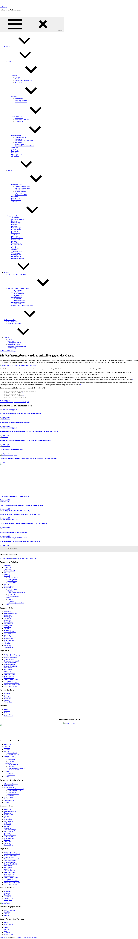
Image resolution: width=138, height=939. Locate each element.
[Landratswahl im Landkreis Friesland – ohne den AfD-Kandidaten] (4, 501)
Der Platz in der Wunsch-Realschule (11, 449)
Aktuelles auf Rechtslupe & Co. (17, 274)
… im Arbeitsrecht (16, 290)
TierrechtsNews (8, 681)
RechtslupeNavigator (17, 258)
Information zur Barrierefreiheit (17, 346)
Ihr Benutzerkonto (13, 321)
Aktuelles (6, 272)
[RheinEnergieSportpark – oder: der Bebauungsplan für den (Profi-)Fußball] (9, 519)
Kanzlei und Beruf (16, 154)
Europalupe (14, 226)
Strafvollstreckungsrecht (22, 100)
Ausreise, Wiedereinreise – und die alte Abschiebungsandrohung (20, 413)
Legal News (7, 671)
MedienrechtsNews (9, 673)
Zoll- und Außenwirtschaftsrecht (24, 146)
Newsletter (7, 912)
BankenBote (7, 693)
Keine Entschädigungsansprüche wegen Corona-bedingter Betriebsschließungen (25, 440)
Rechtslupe (3, 7)
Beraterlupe (14, 221)
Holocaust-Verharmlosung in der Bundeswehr (14, 496)
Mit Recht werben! (9, 924)
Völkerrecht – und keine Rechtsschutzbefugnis (15, 422)
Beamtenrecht (19, 118)
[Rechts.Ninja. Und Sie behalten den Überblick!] (31, 558)
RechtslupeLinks (16, 255)
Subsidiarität (3, 402)
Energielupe (14, 224)
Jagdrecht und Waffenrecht (23, 119)
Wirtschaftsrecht (16, 135)
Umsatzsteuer (15, 196)
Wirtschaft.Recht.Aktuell (11, 686)
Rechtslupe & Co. (13, 216)
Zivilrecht (14, 75)
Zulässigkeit (25, 402)
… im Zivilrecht (16, 304)
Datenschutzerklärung (14, 344)
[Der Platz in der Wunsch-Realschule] (5, 446)
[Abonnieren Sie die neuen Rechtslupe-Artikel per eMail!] (5, 558)
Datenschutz (7, 714)
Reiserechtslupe (16, 243)
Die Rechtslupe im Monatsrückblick (18, 288)
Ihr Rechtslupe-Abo (9, 320)
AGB (5, 712)
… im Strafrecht (16, 298)
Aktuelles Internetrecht (10, 657)
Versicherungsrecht (20, 144)
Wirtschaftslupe (15, 253)
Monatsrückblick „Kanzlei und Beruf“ (22, 305)
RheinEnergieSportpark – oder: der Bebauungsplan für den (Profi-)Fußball (24, 523)
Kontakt (10, 339)
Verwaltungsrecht (16, 116)
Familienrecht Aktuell (10, 662)
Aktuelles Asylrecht (9, 654)
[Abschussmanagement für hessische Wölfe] (2, 529)
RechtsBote (7, 697)
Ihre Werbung (12, 348)
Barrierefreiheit (8, 716)
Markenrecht (19, 142)
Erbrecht (17, 77)
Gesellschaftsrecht (20, 137)
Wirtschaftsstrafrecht (21, 102)
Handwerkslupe (16, 228)
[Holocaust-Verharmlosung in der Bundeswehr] (22, 492)
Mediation (14, 152)
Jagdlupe (14, 234)
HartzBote (7, 695)
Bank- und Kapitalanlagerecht (16, 768)
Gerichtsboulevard (9, 664)
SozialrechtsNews (9, 678)
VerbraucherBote (9, 700)
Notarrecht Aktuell (9, 674)
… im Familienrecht (17, 292)
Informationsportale (9, 910)
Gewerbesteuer (19, 190)
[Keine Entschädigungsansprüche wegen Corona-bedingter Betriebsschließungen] (4, 437)
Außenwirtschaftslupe (17, 219)
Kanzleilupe (14, 236)
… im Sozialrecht (16, 295)
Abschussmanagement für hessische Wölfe (13, 532)
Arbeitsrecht (14, 147)
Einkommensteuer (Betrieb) (23, 186)
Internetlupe (14, 231)
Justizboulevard (8, 669)
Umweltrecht (19, 121)
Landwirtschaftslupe (17, 238)
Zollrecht (14, 201)
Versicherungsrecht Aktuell (12, 684)
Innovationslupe (16, 229)
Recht (9, 61)
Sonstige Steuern (16, 200)
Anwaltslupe (15, 217)
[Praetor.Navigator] (69, 723)
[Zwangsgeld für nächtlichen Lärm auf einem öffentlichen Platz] (15, 510)
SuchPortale (7, 915)
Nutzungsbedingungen (14, 342)
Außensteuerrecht (13, 577)
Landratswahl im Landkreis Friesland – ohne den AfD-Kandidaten (21, 505)
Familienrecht (19, 79)
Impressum (11, 341)
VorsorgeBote (8, 702)
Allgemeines (15, 156)
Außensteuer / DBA (21, 195)
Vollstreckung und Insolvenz (23, 80)
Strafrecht (14, 97)
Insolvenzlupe (15, 233)
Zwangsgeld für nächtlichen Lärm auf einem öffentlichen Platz (20, 514)
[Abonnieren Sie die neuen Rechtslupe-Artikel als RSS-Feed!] (13, 558)
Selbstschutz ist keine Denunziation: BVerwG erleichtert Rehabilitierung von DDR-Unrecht (29, 431)
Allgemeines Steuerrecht (11, 784)
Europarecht (14, 151)
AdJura (6, 922)
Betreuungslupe (16, 222)
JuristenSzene (8, 668)
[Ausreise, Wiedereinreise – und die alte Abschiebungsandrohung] (8, 409)
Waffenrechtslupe (16, 251)
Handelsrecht (19, 139)
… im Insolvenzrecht (17, 293)
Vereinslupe (14, 249)
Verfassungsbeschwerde (14, 402)
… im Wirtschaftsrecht (18, 302)
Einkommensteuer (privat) (22, 188)
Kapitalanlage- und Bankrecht (24, 141)
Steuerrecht (7, 576)
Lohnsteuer (18, 193)
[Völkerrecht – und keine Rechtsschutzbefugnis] (5, 419)
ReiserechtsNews (9, 676)
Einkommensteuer (16, 184)
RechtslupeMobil (16, 256)
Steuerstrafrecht (19, 98)
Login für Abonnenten (14, 323)
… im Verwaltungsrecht (18, 300)
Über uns (6, 337)
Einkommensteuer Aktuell (11, 661)
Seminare (6, 913)
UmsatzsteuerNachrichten (11, 683)
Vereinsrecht (18, 82)
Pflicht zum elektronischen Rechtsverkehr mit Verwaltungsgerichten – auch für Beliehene (28, 458)
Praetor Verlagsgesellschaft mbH (27, 937)
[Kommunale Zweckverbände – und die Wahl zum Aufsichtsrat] (13, 538)
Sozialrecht (14, 149)
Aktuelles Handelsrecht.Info (12, 656)
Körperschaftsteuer (20, 191)
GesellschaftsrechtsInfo (10, 666)
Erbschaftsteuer (15, 198)
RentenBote (7, 698)
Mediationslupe (15, 239)
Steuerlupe (14, 246)
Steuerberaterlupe (16, 244)
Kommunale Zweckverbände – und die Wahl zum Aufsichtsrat (20, 541)
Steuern (10, 170)
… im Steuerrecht (16, 297)
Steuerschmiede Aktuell (11, 679)
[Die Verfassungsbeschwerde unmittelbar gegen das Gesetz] (18, 365)
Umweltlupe (15, 248)
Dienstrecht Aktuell (9, 659)
